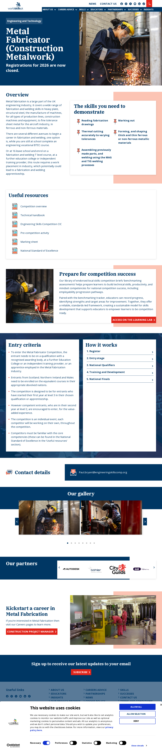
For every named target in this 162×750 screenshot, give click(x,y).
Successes (133, 9)
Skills (82, 9)
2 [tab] (71, 543)
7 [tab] (90, 543)
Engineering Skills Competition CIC (41, 224)
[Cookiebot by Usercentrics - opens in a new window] (13, 745)
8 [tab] (94, 543)
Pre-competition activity (35, 233)
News (92, 3)
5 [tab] (83, 543)
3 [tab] (75, 543)
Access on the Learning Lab (132, 320)
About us (48, 9)
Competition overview (34, 206)
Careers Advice (66, 9)
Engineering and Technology (24, 21)
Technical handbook (33, 215)
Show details (137, 745)
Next (145, 521)
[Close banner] (161, 705)
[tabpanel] (49, 517)
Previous (17, 521)
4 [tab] (79, 543)
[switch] (73, 743)
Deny (136, 721)
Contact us (108, 3)
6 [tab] (86, 543)
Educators (97, 9)
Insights (148, 9)
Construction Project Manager (30, 631)
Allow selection (136, 714)
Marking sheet (29, 241)
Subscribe (80, 672)
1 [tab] (67, 543)
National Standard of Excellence (39, 250)
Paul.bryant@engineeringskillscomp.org (103, 472)
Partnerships (115, 9)
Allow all (136, 706)
